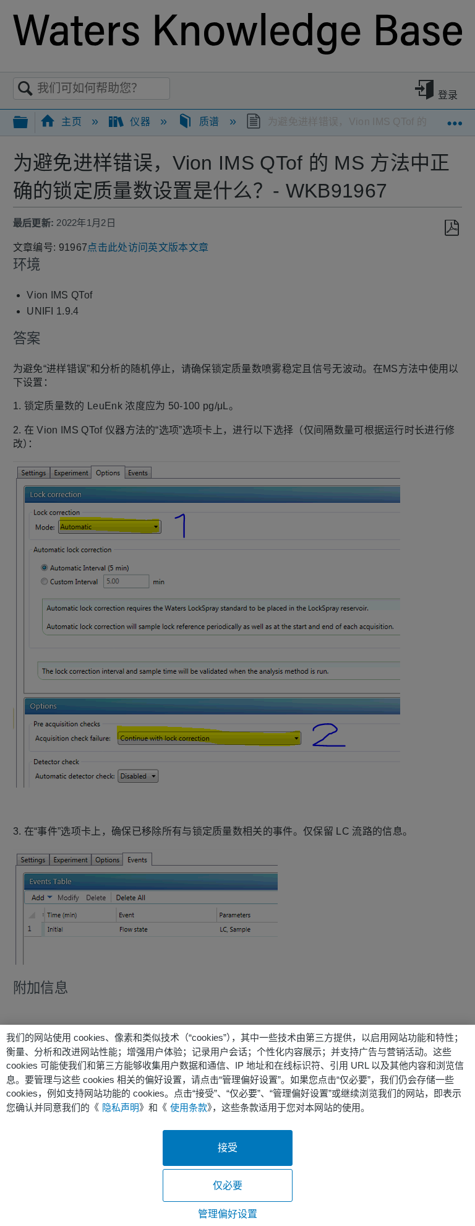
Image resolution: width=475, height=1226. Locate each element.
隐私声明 (120, 1107)
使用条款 (188, 1107)
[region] (237, 1125)
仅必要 (227, 1185)
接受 (228, 1147)
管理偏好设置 (228, 1214)
